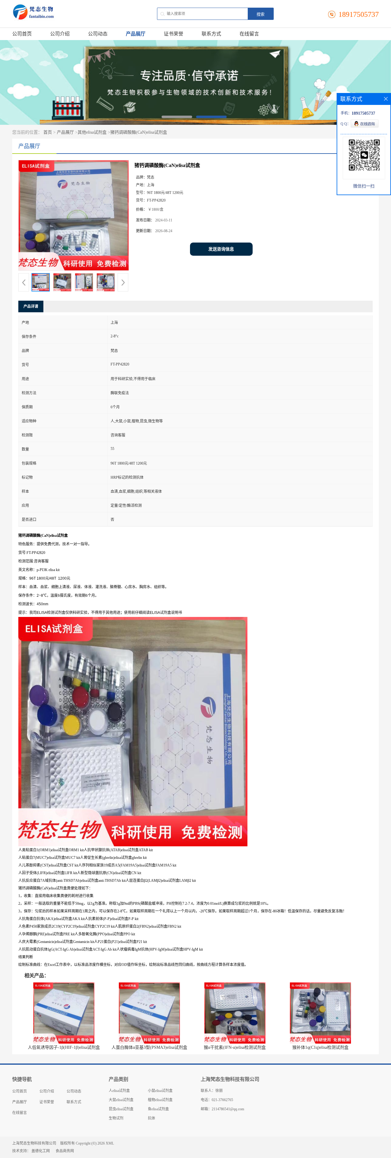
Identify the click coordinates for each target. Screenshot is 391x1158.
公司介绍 (60, 33)
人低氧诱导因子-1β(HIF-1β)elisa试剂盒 (64, 1047)
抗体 (151, 1118)
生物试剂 (116, 1118)
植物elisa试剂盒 (160, 1100)
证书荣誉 (173, 33)
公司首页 (22, 33)
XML (110, 1143)
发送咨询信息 (221, 249)
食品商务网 (65, 1151)
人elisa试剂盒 (119, 1091)
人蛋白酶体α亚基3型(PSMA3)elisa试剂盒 (149, 1047)
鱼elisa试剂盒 (158, 1109)
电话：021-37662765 (217, 1100)
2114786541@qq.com (228, 1109)
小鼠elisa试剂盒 (160, 1091)
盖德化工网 (40, 1151)
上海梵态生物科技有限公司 (34, 1143)
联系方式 (211, 33)
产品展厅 (135, 33)
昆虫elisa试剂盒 (121, 1109)
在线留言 (249, 33)
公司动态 (98, 33)
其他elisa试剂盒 (92, 132)
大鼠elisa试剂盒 (121, 1100)
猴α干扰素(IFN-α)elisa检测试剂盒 (235, 1047)
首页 (47, 132)
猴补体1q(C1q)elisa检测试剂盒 (320, 1047)
